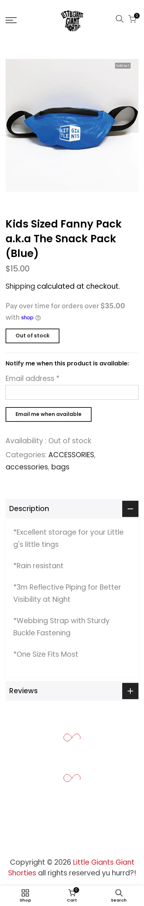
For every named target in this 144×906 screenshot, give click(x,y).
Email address (32, 378)
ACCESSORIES (71, 455)
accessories (27, 467)
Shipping (20, 286)
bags (60, 467)
